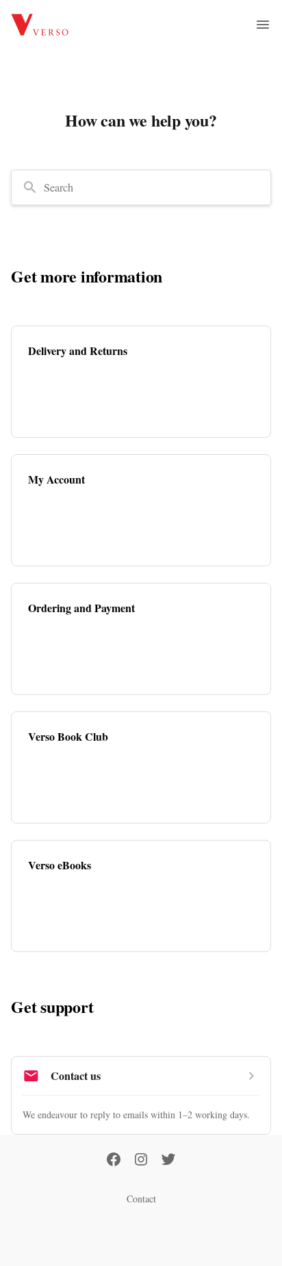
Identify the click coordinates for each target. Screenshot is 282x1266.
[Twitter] (168, 1160)
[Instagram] (141, 1160)
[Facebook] (113, 1160)
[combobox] (141, 187)
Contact (141, 1198)
